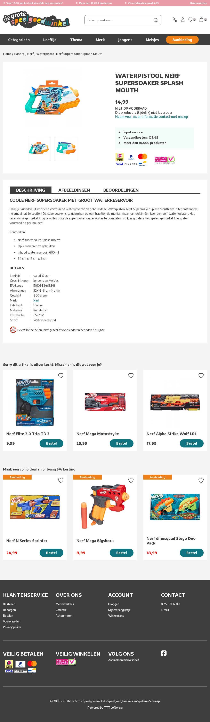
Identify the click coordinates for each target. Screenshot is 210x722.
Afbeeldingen (74, 189)
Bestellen (9, 604)
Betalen (8, 615)
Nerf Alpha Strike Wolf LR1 (171, 433)
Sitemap (154, 701)
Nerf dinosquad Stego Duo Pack (171, 540)
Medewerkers (65, 604)
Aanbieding (182, 39)
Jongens (125, 39)
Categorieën (19, 39)
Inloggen (113, 604)
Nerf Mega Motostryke (97, 433)
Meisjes (152, 39)
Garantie (61, 610)
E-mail (165, 610)
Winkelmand (116, 615)
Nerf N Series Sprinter (26, 540)
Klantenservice (198, 3)
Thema (76, 39)
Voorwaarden (11, 621)
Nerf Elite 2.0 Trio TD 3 (27, 433)
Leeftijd (50, 39)
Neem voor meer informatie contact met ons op (151, 117)
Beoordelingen (121, 189)
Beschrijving (30, 189)
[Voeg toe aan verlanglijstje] (60, 376)
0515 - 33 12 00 (170, 604)
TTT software (113, 707)
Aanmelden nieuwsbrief (123, 660)
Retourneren (64, 615)
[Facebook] (164, 655)
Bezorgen (9, 610)
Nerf (36, 300)
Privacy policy (12, 627)
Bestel (51, 443)
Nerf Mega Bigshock (95, 540)
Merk (100, 39)
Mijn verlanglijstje (119, 610)
